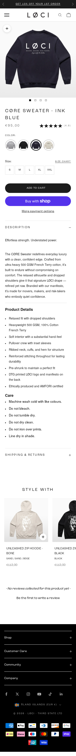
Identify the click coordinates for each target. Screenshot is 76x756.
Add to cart (36, 188)
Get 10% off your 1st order (38, 4)
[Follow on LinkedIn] (61, 694)
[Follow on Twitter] (17, 694)
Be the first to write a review (38, 598)
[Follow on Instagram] (28, 694)
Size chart (63, 161)
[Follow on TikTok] (50, 694)
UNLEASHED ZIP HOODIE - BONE (24, 551)
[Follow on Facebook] (6, 694)
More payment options (38, 211)
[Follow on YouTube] (39, 694)
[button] (38, 597)
